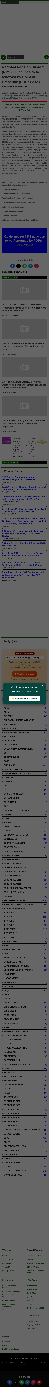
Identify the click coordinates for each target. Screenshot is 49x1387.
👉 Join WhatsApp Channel (24, 698)
